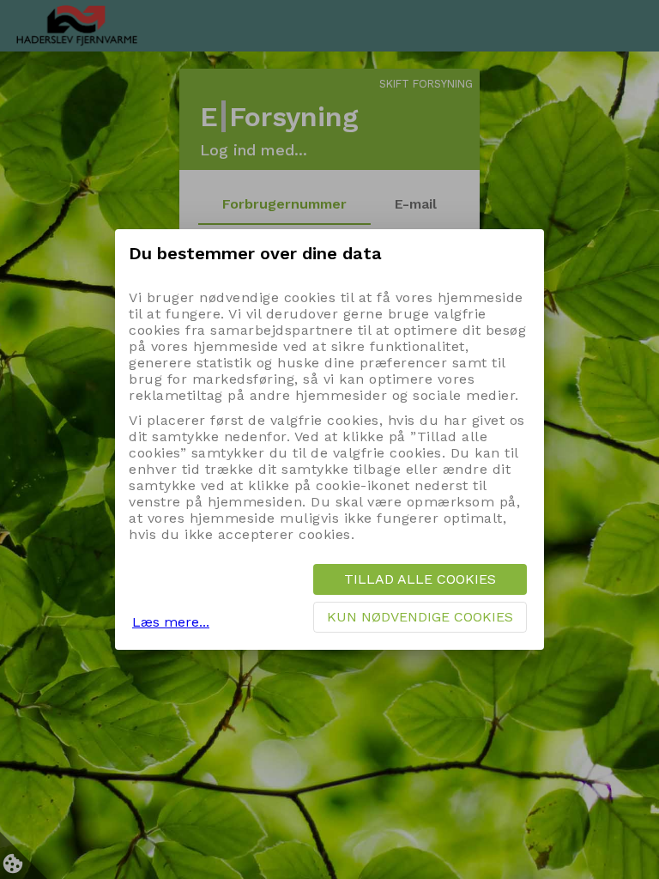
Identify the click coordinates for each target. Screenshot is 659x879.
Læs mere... (170, 622)
